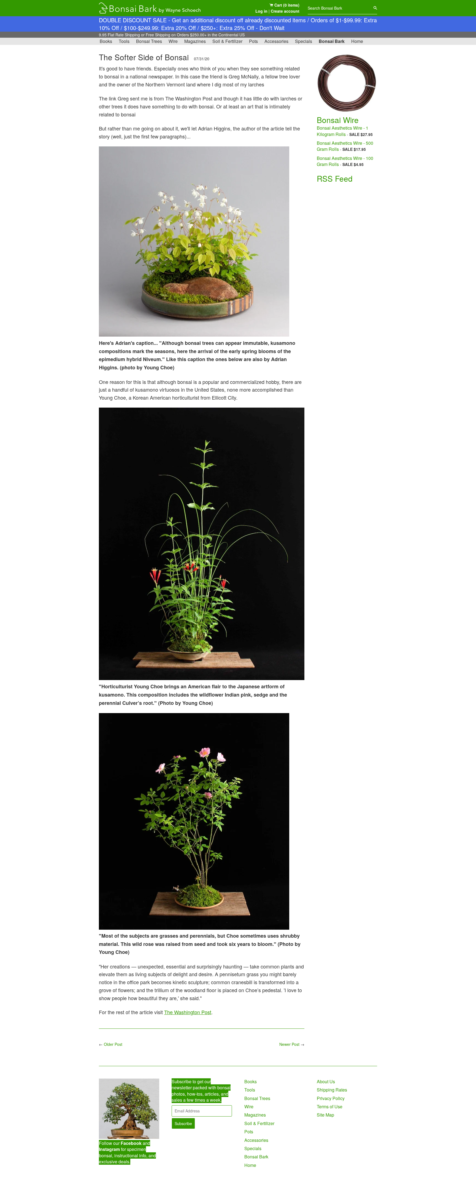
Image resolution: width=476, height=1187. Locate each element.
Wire (173, 41)
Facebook (131, 1143)
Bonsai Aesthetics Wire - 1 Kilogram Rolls (342, 131)
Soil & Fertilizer (227, 41)
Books (106, 41)
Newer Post (289, 1044)
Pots (253, 41)
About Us (326, 1081)
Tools (124, 41)
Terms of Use (329, 1106)
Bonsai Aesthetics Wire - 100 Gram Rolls (345, 161)
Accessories (276, 41)
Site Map (325, 1115)
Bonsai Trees (149, 41)
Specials (303, 41)
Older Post (113, 1044)
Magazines (195, 41)
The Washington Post (187, 1012)
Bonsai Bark (332, 41)
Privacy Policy (331, 1098)
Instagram (109, 1149)
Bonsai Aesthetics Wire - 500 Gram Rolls (345, 146)
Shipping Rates (332, 1090)
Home (357, 41)
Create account (285, 11)
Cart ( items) (286, 5)
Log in (261, 11)
